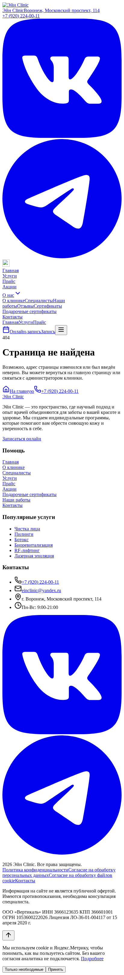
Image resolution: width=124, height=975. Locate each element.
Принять (55, 969)
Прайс (8, 281)
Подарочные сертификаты (29, 311)
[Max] (6, 265)
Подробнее (92, 958)
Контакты (12, 316)
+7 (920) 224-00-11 (21, 15)
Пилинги (23, 534)
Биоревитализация (33, 545)
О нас (8, 295)
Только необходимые (24, 969)
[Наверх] (8, 935)
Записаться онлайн (21, 438)
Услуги (9, 275)
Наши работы (16, 499)
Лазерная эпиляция (34, 555)
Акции (9, 286)
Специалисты (39, 300)
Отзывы (25, 306)
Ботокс (21, 539)
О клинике (13, 300)
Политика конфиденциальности (35, 869)
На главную (22, 391)
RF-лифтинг (27, 550)
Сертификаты (48, 306)
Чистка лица (27, 528)
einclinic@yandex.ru (41, 590)
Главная (10, 270)
